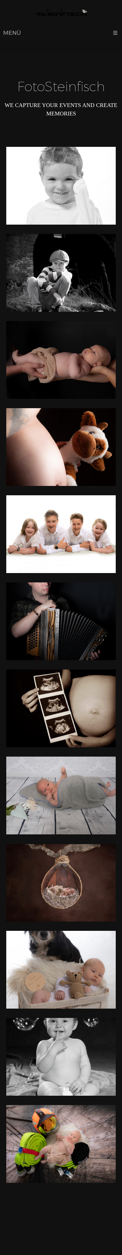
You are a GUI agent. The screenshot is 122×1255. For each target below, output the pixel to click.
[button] (61, 187)
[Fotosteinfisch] (61, 14)
